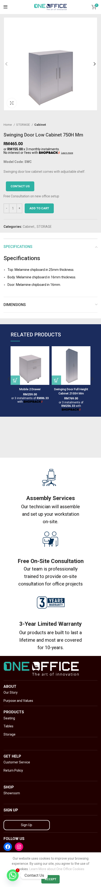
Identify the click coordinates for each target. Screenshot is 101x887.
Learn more (67, 152)
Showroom (12, 793)
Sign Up (26, 825)
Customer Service (17, 762)
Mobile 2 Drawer (30, 389)
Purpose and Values (18, 701)
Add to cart (39, 208)
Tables (8, 726)
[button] (56, 380)
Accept (50, 879)
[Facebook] (8, 847)
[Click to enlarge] (11, 103)
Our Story (11, 692)
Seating (9, 718)
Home (8, 124)
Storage (10, 734)
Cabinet (40, 124)
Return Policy (13, 770)
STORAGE (23, 124)
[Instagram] (19, 847)
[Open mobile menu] (5, 7)
